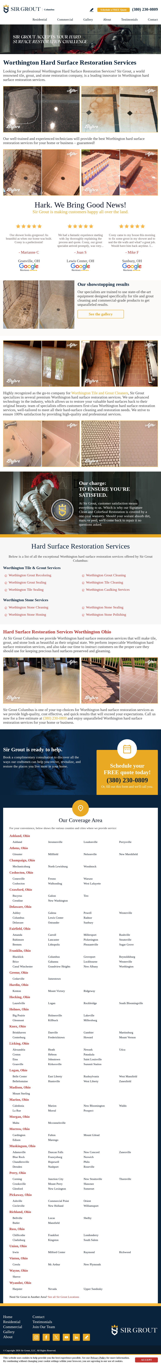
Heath (51, 1049)
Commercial (65, 19)
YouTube (66, 1337)
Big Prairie (19, 1015)
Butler (16, 1222)
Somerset (89, 1188)
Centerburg (19, 1037)
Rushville (124, 934)
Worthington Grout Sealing (27, 582)
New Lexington (57, 1188)
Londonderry (91, 1235)
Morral (52, 1110)
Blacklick (18, 956)
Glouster (17, 854)
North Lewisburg (58, 866)
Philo (87, 1161)
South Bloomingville (131, 1003)
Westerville (125, 912)
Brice (16, 961)
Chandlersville (21, 1161)
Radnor (88, 917)
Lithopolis (54, 944)
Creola (16, 1264)
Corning (17, 1179)
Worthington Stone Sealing (104, 607)
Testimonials (129, 19)
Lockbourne (90, 961)
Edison (16, 1139)
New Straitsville (93, 1179)
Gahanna (53, 961)
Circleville (19, 1205)
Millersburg (90, 1020)
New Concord (92, 1152)
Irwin (16, 1252)
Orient (87, 1200)
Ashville (17, 1200)
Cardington (19, 1135)
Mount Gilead (92, 1135)
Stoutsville (125, 939)
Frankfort (53, 1235)
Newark (88, 1049)
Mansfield (54, 1222)
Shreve (16, 1276)
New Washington (58, 900)
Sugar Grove (126, 944)
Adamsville (19, 1152)
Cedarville (18, 978)
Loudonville (90, 842)
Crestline (18, 900)
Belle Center (20, 1076)
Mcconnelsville (57, 1122)
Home (7, 1317)
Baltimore (18, 939)
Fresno (52, 878)
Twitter (56, 1337)
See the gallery (101, 314)
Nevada (52, 1288)
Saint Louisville (93, 1059)
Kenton (17, 990)
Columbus (18, 917)
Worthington (126, 966)
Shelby (88, 1218)
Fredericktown (56, 1037)
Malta (16, 1122)
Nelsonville (90, 854)
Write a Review (91, 10)
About (107, 19)
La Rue (17, 1110)
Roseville (89, 1166)
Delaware (18, 922)
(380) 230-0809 (145, 9)
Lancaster (53, 939)
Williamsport (91, 1205)
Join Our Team (44, 1327)
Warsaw (88, 878)
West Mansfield (128, 1076)
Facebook (46, 1337)
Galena (52, 912)
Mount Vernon (127, 1037)
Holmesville (55, 1015)
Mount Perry (55, 1183)
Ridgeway (89, 990)
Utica (122, 1049)
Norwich (89, 1157)
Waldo (123, 1105)
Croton (16, 1054)
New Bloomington (94, 1105)
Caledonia (18, 1105)
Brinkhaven (19, 1032)
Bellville (17, 1218)
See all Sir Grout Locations (63, 1296)
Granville (18, 1064)
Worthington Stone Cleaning (28, 607)
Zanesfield (125, 1081)
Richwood (125, 1252)
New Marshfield (128, 854)
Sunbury (88, 922)
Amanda (17, 934)
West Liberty (91, 1081)
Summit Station (92, 1064)
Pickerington (91, 939)
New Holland (55, 1205)
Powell (88, 912)
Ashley (17, 912)
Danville (53, 1032)
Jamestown (54, 978)
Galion (52, 895)
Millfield (53, 854)
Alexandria (19, 1049)
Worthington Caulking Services (108, 590)
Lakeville (89, 1015)
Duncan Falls (55, 1152)
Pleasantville (91, 944)
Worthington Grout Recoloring (30, 575)
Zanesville (125, 1152)
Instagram (36, 1337)
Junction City (55, 1179)
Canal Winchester (23, 966)
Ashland (17, 842)
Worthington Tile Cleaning (104, 582)
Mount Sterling (21, 1093)
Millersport (90, 934)
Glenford (18, 1188)
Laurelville (19, 1003)
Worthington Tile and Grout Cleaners (99, 393)
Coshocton (19, 883)
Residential (40, 19)
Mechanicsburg (21, 866)
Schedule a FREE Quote (113, 9)
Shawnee (89, 1183)
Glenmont (18, 1020)
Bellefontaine (20, 1081)
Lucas (51, 1218)
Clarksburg (19, 1240)
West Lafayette (92, 883)
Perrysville (125, 842)
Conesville (19, 878)
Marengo (53, 1139)
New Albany (91, 966)
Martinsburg (126, 1032)
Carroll (52, 934)
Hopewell (53, 1161)
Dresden (17, 1166)
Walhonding (55, 883)
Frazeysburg (55, 1157)
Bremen (17, 944)
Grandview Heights (59, 966)
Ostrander (53, 922)
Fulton (52, 1135)
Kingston (53, 1240)
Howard (88, 1037)
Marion (52, 1105)
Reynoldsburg (127, 956)
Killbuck (53, 1020)
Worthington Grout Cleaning (106, 575)
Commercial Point (58, 1200)
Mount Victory (56, 990)
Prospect (88, 1110)
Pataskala (89, 1054)
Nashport (53, 1166)
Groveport (89, 956)
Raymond (89, 1252)
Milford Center (56, 1252)
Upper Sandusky (93, 1288)
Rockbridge (90, 1003)
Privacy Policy (98, 1357)
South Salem (91, 1240)
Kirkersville (55, 1064)
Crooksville (19, 1183)
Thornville (125, 1179)
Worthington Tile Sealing (26, 590)
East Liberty (55, 1076)
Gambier (89, 1032)
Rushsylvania (91, 1076)
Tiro (86, 895)
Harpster (17, 1288)
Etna (15, 1059)
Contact (153, 19)
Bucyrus (17, 895)
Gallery (88, 19)
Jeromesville (55, 842)
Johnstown (54, 1059)
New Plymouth (92, 1264)
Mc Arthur (54, 1264)
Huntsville (54, 1081)
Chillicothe (19, 1235)
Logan (51, 1003)
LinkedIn (76, 1337)
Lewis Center (55, 917)
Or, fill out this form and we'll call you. (127, 786)
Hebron (52, 1054)
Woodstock (90, 866)
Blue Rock (19, 1157)
